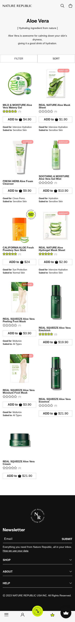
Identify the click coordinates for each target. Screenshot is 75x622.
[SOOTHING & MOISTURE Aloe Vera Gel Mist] (55, 154)
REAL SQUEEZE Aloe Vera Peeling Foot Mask (19, 320)
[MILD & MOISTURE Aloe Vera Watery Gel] (19, 83)
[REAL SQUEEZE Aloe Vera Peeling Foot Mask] (19, 297)
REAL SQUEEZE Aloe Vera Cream (19, 462)
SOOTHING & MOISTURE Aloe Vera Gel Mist (54, 177)
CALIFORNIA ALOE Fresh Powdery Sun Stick (18, 249)
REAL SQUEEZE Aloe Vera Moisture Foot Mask (19, 391)
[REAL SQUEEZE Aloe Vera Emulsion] (55, 302)
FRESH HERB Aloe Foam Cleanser (18, 182)
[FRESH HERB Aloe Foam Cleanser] (19, 157)
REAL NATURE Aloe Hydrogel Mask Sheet (52, 249)
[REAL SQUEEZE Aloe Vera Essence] (55, 373)
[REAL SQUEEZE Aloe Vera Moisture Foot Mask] (19, 368)
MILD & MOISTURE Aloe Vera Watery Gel (17, 106)
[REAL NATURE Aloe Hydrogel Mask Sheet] (55, 225)
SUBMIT (67, 539)
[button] (70, 6)
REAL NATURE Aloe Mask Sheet (54, 106)
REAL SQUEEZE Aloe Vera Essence (55, 400)
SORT (56, 58)
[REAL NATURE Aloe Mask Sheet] (55, 83)
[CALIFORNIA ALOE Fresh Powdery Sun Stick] (19, 225)
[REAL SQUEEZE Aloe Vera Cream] (19, 439)
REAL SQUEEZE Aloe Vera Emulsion (55, 329)
